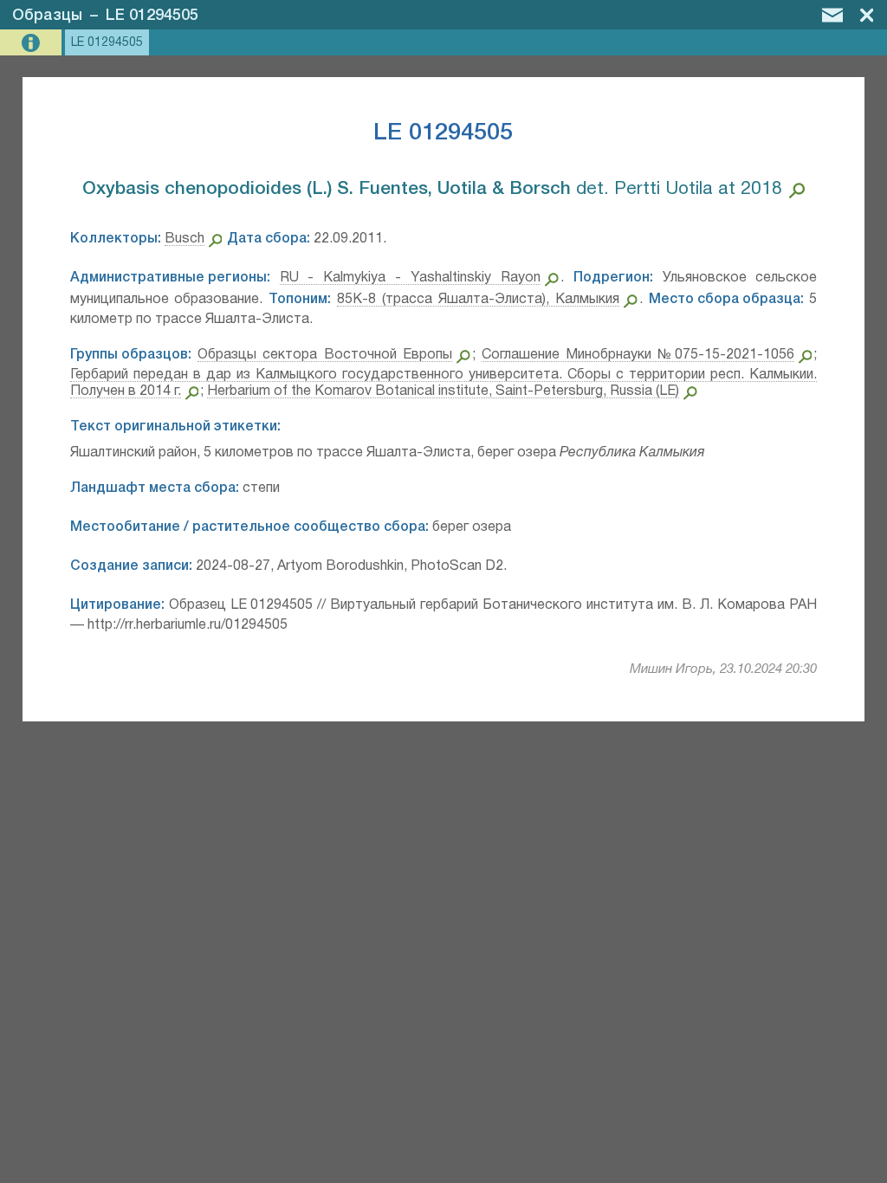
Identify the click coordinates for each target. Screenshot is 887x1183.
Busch (184, 239)
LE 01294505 (152, 16)
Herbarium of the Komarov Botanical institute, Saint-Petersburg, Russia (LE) (443, 391)
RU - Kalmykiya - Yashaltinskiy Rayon (410, 278)
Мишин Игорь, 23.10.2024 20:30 (723, 669)
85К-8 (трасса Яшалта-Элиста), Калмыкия (478, 300)
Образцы (47, 16)
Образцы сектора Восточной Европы (324, 355)
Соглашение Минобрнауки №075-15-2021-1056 (638, 355)
